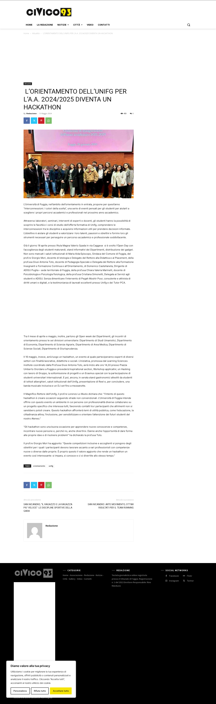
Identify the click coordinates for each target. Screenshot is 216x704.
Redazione (31, 113)
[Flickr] (184, 576)
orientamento (39, 466)
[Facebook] (27, 120)
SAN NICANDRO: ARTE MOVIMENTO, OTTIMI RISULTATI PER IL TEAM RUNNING (111, 506)
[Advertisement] (131, 12)
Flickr (189, 576)
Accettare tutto (61, 690)
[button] (188, 25)
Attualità (36, 33)
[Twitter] (34, 120)
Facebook (174, 576)
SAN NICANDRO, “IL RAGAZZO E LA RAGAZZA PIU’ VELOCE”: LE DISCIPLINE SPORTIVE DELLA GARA (48, 507)
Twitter (190, 580)
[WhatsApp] (48, 120)
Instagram (174, 580)
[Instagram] (166, 581)
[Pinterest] (41, 120)
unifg (51, 466)
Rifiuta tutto (40, 690)
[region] (41, 679)
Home (26, 33)
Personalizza (20, 690)
